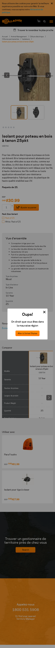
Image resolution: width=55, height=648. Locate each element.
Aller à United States (27, 333)
